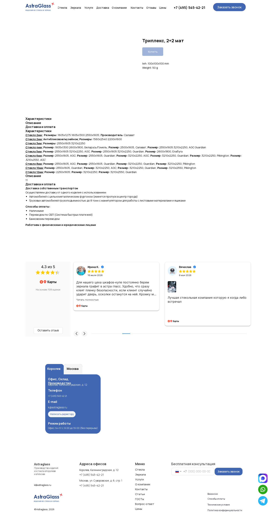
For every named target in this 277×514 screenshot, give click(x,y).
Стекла (140, 469)
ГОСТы (139, 499)
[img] (40, 6)
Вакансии (212, 494)
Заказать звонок (229, 471)
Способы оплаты (216, 498)
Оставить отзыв (48, 330)
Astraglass (42, 464)
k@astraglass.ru (57, 407)
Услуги (139, 479)
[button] (229, 7)
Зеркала (140, 474)
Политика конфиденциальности (224, 510)
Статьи (140, 494)
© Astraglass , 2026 (44, 509)
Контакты (141, 489)
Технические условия (218, 504)
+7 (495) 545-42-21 (189, 7)
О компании (142, 484)
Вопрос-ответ (144, 504)
